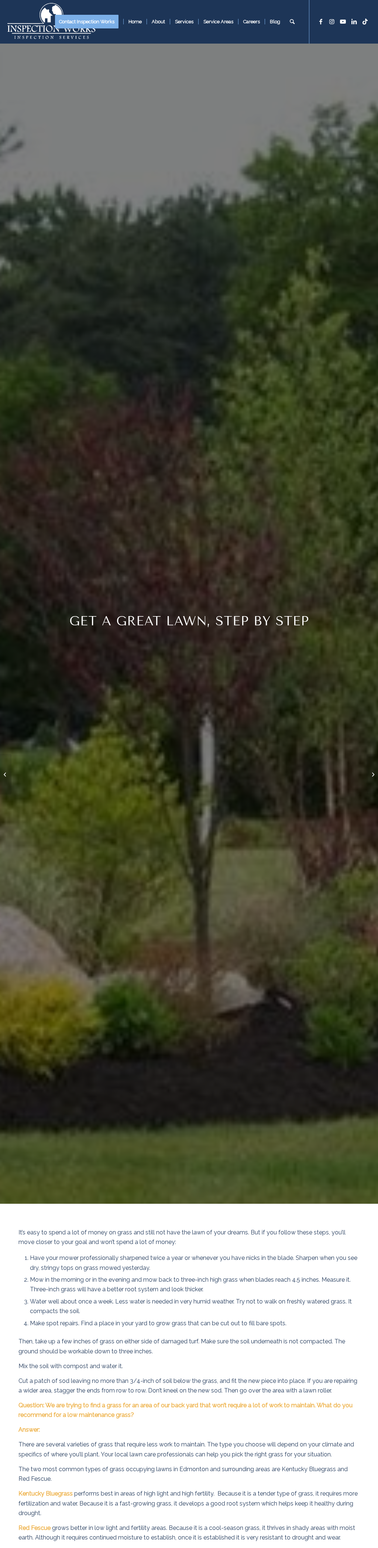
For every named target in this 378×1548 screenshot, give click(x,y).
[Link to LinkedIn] (354, 21)
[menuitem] (89, 22)
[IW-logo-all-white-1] (51, 22)
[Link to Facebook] (320, 21)
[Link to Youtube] (342, 21)
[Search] (292, 22)
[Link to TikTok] (365, 21)
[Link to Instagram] (331, 21)
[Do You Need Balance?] (372, 774)
